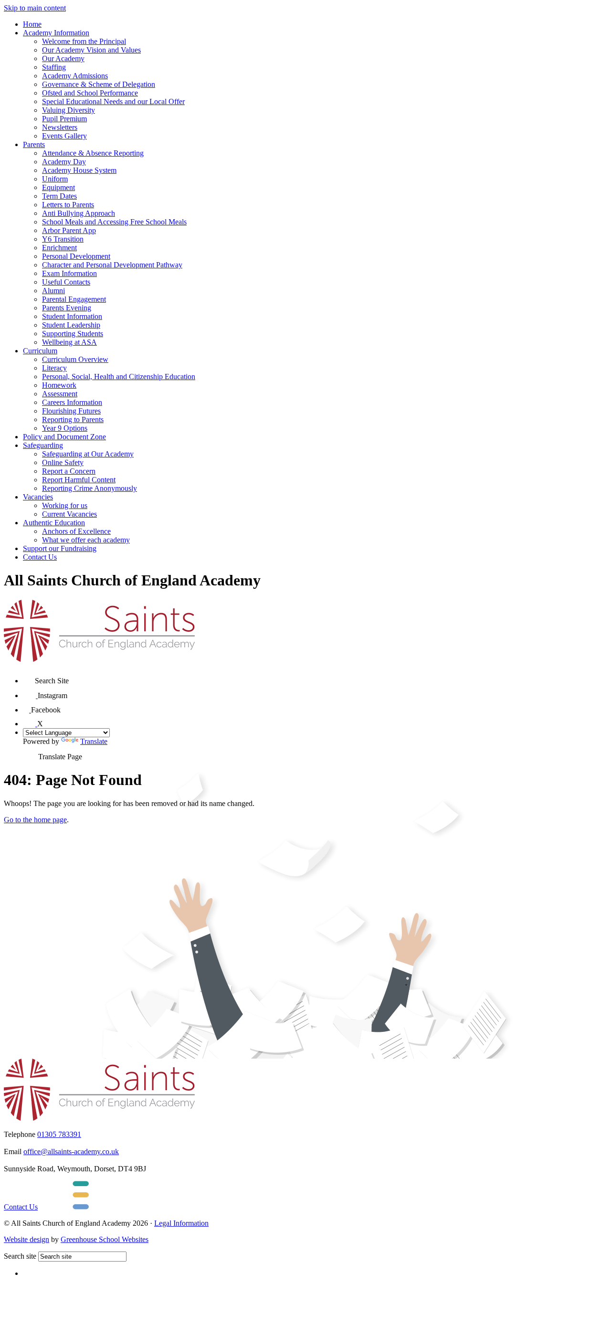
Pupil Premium (64, 119)
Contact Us (40, 557)
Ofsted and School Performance (90, 93)
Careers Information (72, 402)
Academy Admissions (75, 76)
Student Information (72, 316)
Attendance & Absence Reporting (93, 153)
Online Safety (63, 462)
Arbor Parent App (69, 230)
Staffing (54, 67)
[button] (29, 677)
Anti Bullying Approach (78, 213)
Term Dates (59, 196)
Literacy (54, 368)
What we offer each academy (86, 540)
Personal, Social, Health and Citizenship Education (118, 376)
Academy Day (64, 162)
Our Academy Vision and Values (91, 50)
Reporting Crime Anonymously (89, 488)
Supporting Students (72, 333)
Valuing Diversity (68, 110)
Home (32, 24)
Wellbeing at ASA (69, 342)
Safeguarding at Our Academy (88, 454)
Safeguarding (43, 445)
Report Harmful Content (79, 480)
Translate (93, 741)
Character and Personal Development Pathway (112, 265)
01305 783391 (59, 1134)
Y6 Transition (63, 239)
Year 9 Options (64, 428)
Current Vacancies (69, 514)
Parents (34, 144)
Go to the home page (35, 820)
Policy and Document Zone (64, 437)
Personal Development (76, 256)
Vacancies (38, 497)
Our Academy (63, 58)
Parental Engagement (74, 299)
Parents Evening (66, 308)
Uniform (55, 179)
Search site (20, 1256)
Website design (26, 1239)
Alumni (53, 290)
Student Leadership (71, 325)
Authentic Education (54, 523)
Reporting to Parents (73, 419)
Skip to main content (35, 8)
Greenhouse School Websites (104, 1239)
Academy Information (56, 33)
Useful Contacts (66, 282)
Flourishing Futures (71, 411)
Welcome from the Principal (84, 41)
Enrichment (59, 248)
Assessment (59, 394)
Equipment (58, 187)
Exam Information (69, 273)
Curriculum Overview (75, 359)
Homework (59, 385)
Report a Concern (68, 471)
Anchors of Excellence (76, 531)
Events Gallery (64, 136)
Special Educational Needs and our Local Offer (113, 101)
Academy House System (79, 170)
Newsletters (59, 127)
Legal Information (181, 1223)
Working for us (64, 505)
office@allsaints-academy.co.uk (71, 1151)
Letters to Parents (68, 205)
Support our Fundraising (59, 548)
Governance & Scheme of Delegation (98, 84)
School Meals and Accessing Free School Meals (114, 222)
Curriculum (40, 351)
